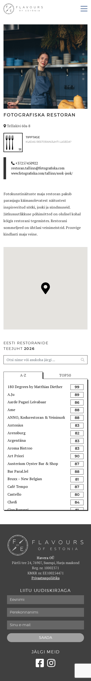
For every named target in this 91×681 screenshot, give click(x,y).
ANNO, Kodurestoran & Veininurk (36, 417)
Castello (14, 494)
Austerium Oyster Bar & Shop (32, 463)
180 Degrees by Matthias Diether (35, 386)
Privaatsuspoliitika (46, 578)
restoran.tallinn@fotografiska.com (37, 168)
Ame (11, 409)
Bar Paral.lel (17, 471)
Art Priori (15, 455)
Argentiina (16, 440)
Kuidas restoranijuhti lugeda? (48, 142)
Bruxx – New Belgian (24, 478)
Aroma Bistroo (19, 448)
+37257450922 (26, 163)
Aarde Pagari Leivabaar (26, 401)
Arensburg (16, 432)
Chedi (12, 502)
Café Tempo (17, 486)
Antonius (15, 425)
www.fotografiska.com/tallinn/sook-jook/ (42, 173)
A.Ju (10, 394)
